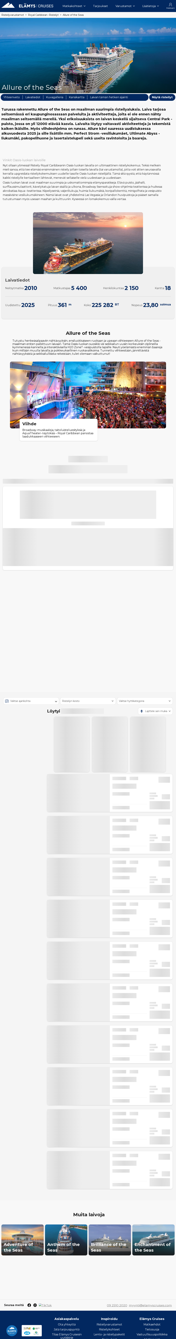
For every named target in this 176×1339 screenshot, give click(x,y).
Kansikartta (76, 97)
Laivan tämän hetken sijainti (109, 97)
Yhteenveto (11, 97)
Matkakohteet (72, 6)
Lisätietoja (149, 6)
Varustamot (124, 6)
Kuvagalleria (54, 97)
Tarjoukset (100, 6)
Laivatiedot (32, 97)
